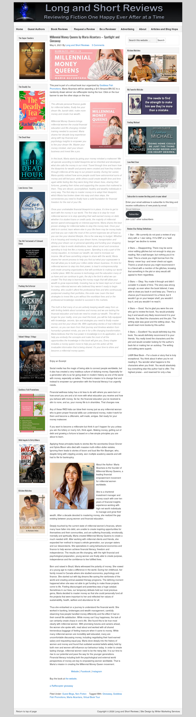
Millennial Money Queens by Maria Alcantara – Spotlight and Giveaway (84, 39)
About (142, 29)
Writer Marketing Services (167, 711)
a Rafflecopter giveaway (61, 685)
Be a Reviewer (108, 29)
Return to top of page (26, 711)
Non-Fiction (81, 693)
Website (75, 671)
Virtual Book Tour (91, 697)
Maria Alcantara (74, 697)
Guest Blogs (68, 693)
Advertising (127, 29)
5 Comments (98, 45)
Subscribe (134, 214)
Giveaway (107, 693)
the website (71, 678)
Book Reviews (58, 29)
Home (19, 29)
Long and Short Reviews (98, 12)
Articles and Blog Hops (163, 29)
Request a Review (84, 29)
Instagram (97, 671)
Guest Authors (35, 29)
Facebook (85, 671)
